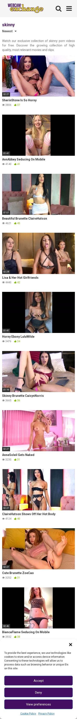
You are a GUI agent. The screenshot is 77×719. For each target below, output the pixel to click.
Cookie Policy (28, 713)
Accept (39, 681)
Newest (7, 31)
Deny (38, 692)
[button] (70, 644)
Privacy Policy (46, 713)
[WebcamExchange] (24, 8)
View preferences (38, 704)
